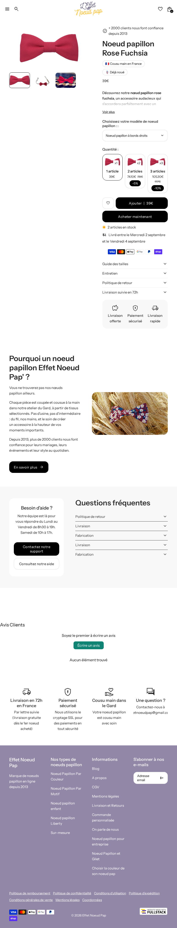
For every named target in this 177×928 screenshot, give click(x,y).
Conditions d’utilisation (110, 893)
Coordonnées (92, 900)
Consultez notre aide (36, 564)
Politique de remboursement (29, 893)
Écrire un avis (88, 645)
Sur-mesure (60, 832)
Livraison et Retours (108, 805)
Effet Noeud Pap (94, 915)
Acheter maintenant (135, 216)
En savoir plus (29, 467)
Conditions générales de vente (31, 900)
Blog (95, 768)
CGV (95, 787)
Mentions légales (105, 796)
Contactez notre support (36, 549)
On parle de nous (105, 829)
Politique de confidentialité (72, 893)
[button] (19, 80)
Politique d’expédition (144, 893)
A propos (99, 778)
